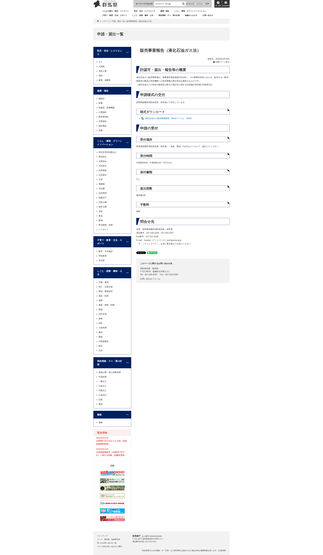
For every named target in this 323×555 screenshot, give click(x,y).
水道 (101, 179)
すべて (191, 4)
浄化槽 (102, 188)
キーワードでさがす (144, 4)
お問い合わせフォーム (150, 279)
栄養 (101, 130)
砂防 (101, 323)
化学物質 (103, 170)
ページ (200, 4)
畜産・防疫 (104, 296)
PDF (207, 4)
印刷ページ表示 (223, 62)
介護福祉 (103, 112)
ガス (101, 62)
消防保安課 (145, 268)
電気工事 (103, 71)
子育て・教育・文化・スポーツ (114, 15)
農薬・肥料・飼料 (107, 305)
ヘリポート (104, 229)
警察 (99, 414)
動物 (101, 220)
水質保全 (103, 161)
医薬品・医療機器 (107, 108)
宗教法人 (103, 390)
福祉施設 (103, 126)
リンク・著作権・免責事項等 (108, 539)
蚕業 (101, 300)
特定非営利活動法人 (108, 152)
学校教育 (103, 256)
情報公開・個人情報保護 (110, 372)
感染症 (102, 98)
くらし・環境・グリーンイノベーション (190, 11)
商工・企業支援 (106, 287)
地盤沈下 (103, 198)
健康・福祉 (164, 11)
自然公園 (103, 202)
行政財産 (103, 377)
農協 (101, 309)
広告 (101, 350)
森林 (101, 319)
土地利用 (103, 328)
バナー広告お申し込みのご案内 (109, 546)
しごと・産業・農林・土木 (142, 15)
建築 (101, 337)
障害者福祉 (104, 117)
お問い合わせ (208, 15)
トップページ (105, 21)
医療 (101, 103)
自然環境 (103, 193)
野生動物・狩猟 (106, 225)
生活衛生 (103, 175)
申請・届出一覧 (118, 21)
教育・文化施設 (106, 251)
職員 (101, 404)
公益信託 (103, 395)
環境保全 (103, 157)
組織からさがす (191, 15)
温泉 (101, 211)
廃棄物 (102, 184)
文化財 (102, 260)
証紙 (101, 399)
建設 (101, 332)
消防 (101, 75)
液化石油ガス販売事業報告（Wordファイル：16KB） (169, 118)
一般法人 (103, 381)
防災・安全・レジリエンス (144, 11)
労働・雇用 (104, 282)
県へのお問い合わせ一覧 (107, 543)
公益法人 (103, 386)
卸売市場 (103, 314)
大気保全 (103, 166)
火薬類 (102, 66)
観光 (101, 346)
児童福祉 (103, 121)
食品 (101, 216)
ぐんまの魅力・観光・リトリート (115, 11)
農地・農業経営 (106, 291)
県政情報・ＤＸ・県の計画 (169, 15)
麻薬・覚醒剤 (105, 80)
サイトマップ (102, 536)
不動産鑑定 (104, 341)
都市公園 (103, 207)
